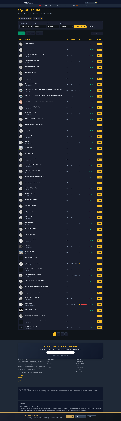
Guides (82, 5)
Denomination (23, 23)
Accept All (71, 416)
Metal (34, 23)
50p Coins (45, 5)
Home (48, 361)
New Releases (37, 5)
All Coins (21, 33)
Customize (92, 416)
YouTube (20, 382)
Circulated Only (30, 33)
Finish (48, 23)
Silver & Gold (74, 5)
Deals (87, 5)
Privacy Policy (79, 371)
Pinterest (20, 377)
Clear (91, 26)
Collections (65, 5)
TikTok (19, 378)
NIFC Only (39, 33)
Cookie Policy (79, 367)
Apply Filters (81, 26)
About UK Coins (80, 361)
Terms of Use (79, 374)
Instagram (20, 375)
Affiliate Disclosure (80, 363)
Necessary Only (81, 416)
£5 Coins (59, 5)
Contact (78, 365)
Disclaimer (78, 369)
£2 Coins (52, 5)
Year (61, 23)
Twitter (19, 380)
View (99, 44)
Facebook (20, 373)
